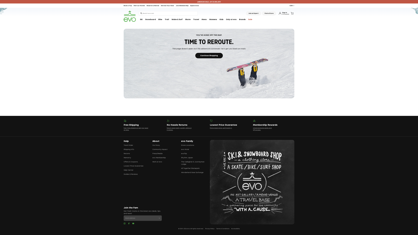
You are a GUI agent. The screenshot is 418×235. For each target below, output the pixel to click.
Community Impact (160, 149)
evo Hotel (185, 149)
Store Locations (187, 145)
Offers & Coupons (131, 162)
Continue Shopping (209, 55)
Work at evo (157, 162)
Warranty (127, 157)
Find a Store (269, 13)
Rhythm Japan (187, 157)
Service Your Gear (167, 5)
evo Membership (159, 157)
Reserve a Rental (153, 5)
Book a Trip (128, 5)
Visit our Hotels (139, 5)
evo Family (187, 141)
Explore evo (194, 5)
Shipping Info (129, 149)
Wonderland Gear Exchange (192, 172)
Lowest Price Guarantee (133, 166)
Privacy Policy (209, 228)
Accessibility (235, 228)
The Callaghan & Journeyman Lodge (192, 163)
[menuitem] (141, 19)
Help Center (128, 170)
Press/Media (157, 153)
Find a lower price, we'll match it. (221, 128)
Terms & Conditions (222, 228)
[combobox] (168, 13)
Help (126, 141)
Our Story (156, 145)
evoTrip (184, 153)
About (155, 141)
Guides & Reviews (131, 174)
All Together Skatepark (190, 168)
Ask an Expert (254, 13)
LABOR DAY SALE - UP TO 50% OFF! (209, 1)
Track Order (128, 145)
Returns (127, 153)
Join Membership (182, 5)
